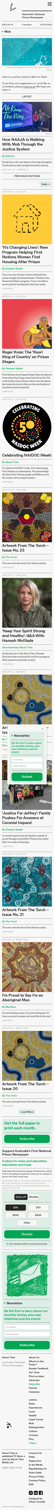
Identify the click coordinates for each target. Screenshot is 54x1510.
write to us (29, 86)
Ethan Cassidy (37, 1501)
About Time (8, 1357)
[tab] (21, 1197)
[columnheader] (46, 184)
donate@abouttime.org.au (38, 1185)
